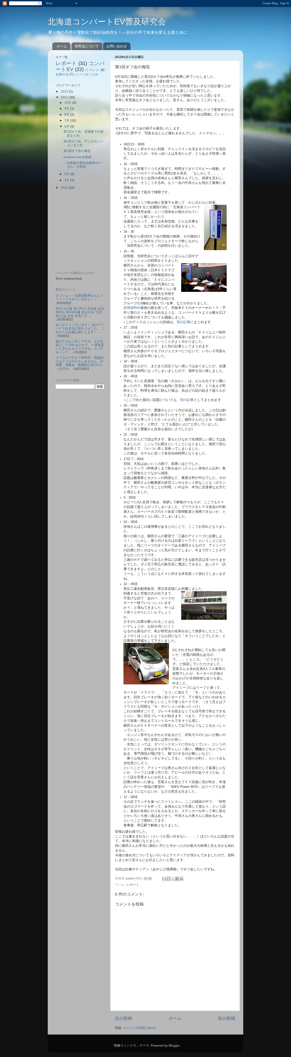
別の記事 (183, 322)
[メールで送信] (164, 878)
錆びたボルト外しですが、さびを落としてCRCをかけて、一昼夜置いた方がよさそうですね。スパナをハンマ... (80, 347)
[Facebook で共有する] (177, 878)
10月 (68, 102)
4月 (67, 180)
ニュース (79, 74)
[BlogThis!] (168, 878)
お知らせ (62, 74)
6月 (67, 126)
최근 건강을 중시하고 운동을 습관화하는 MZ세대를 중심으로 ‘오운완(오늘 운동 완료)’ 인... (80, 312)
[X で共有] (173, 878)
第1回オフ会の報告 (77, 151)
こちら (135, 241)
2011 (64, 187)
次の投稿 (123, 1018)
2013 (65, 91)
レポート (132, 884)
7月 (67, 120)
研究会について (87, 46)
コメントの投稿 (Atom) (139, 1028)
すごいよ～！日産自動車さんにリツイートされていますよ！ (79, 297)
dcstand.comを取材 (77, 157)
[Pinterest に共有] (181, 878)
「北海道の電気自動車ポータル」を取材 (82, 164)
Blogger (174, 1045)
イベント (92, 70)
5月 (67, 174)
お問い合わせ (116, 46)
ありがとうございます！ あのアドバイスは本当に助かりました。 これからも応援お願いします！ (80, 328)
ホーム (62, 46)
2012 (65, 97)
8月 (67, 114)
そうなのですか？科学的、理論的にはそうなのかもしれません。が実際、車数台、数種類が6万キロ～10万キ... (79, 363)
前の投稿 (226, 1018)
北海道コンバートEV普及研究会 (107, 21)
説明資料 (130, 308)
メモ (91, 74)
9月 (67, 108)
